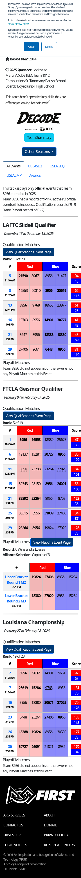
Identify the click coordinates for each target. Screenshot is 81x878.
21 (10, 334)
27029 (61, 468)
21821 (48, 746)
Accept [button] (31, 46)
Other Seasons (38, 151)
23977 (61, 305)
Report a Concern (59, 844)
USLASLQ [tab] (35, 166)
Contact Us (13, 825)
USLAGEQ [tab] (57, 166)
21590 (23, 275)
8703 (61, 498)
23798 (36, 468)
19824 (48, 527)
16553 (23, 290)
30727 (61, 319)
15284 (36, 454)
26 (10, 731)
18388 (48, 334)
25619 (61, 290)
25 (10, 513)
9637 (36, 673)
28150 (36, 483)
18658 (48, 305)
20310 (36, 290)
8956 (48, 275)
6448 (48, 349)
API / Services (14, 815)
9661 (36, 349)
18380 (61, 334)
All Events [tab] (13, 166)
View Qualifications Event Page (28, 252)
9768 (36, 305)
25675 (61, 439)
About (49, 815)
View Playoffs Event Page (51, 542)
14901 (48, 319)
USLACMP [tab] (14, 175)
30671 (36, 275)
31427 (61, 275)
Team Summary (39, 137)
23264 (48, 468)
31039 (48, 513)
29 (10, 349)
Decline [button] (49, 46)
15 (10, 483)
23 (10, 717)
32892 (23, 498)
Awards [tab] (35, 175)
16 (10, 319)
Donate (50, 825)
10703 (23, 319)
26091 (61, 483)
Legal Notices (15, 844)
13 (10, 305)
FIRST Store (12, 835)
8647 (23, 334)
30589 (61, 731)
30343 (23, 483)
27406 (23, 349)
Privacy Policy (18, 23)
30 (10, 746)
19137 (23, 454)
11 (10, 468)
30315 (23, 513)
